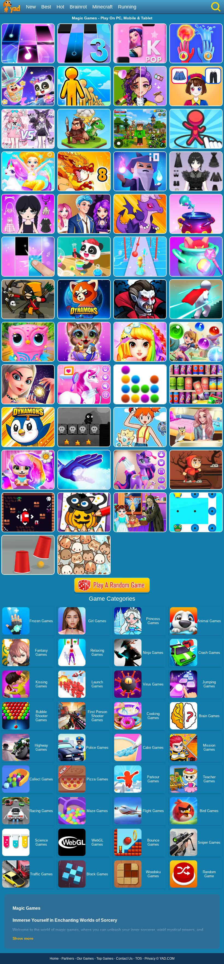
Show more (23, 938)
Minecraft (102, 7)
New (31, 7)
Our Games (85, 958)
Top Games (104, 958)
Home (54, 958)
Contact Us (124, 958)
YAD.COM (167, 958)
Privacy (150, 958)
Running (127, 7)
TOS (138, 958)
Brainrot (78, 7)
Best (46, 7)
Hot (60, 7)
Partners (67, 958)
